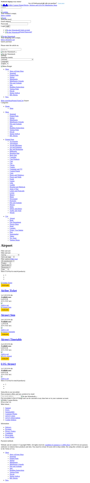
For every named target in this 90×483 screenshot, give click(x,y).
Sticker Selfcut (15, 93)
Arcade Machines (16, 145)
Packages (13, 201)
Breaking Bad (14, 153)
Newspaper (14, 199)
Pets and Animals (16, 83)
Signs (12, 207)
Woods (12, 213)
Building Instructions (17, 87)
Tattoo (12, 236)
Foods (12, 179)
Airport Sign (8, 315)
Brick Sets (13, 155)
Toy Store (13, 238)
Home (7, 106)
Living (12, 193)
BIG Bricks (14, 95)
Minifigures (14, 79)
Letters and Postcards (17, 191)
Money (12, 195)
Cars (11, 161)
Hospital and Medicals (17, 187)
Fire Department (15, 222)
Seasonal (13, 73)
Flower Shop (14, 224)
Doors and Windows (17, 175)
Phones (12, 205)
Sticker (12, 77)
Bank (11, 220)
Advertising (14, 143)
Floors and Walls (15, 177)
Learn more (61, 3)
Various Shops (15, 240)
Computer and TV (16, 169)
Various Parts (14, 89)
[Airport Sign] (6, 307)
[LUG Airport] (6, 356)
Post (11, 232)
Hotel (12, 226)
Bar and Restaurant (16, 149)
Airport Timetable (11, 339)
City (11, 163)
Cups (11, 173)
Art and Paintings (16, 147)
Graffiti (12, 185)
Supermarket (14, 234)
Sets (11, 85)
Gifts (11, 183)
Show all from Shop (17, 71)
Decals (12, 91)
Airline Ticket (9, 290)
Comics (12, 167)
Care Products (14, 159)
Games (12, 181)
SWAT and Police (16, 209)
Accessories (14, 141)
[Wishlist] (4, 11)
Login (7, 26)
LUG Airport (8, 363)
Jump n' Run (14, 189)
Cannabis (13, 157)
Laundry (13, 228)
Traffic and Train (15, 211)
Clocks (12, 165)
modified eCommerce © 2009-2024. (57, 445)
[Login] (3, 17)
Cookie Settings (10, 420)
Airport (12, 218)
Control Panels (15, 171)
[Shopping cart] (8, 36)
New (7, 97)
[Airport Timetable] (8, 332)
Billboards (13, 151)
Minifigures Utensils (17, 81)
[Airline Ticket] (6, 283)
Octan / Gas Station (16, 230)
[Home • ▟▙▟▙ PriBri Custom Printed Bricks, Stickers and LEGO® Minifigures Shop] (29, 5)
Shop (7, 69)
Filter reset (14, 259)
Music (12, 197)
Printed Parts (14, 75)
